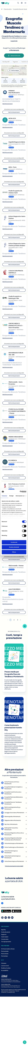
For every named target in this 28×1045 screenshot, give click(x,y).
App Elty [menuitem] (3, 929)
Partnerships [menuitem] (4, 956)
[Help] (25, 1042)
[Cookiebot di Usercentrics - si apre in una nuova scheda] (20, 492)
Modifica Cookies (5, 968)
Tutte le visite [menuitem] (4, 939)
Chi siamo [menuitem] (3, 963)
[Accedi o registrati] (22, 3)
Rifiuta (14, 552)
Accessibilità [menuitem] (4, 970)
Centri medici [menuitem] (4, 936)
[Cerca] (18, 3)
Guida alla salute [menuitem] (5, 932)
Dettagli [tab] (11, 495)
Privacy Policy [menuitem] (12, 991)
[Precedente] (7, 619)
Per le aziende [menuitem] (4, 951)
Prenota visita (7, 9)
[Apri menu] (25, 3)
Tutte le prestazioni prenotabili (14, 866)
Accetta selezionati (14, 547)
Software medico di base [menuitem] (7, 948)
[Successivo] (20, 619)
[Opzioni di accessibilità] (2, 903)
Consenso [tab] (4, 495)
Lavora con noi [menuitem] (5, 965)
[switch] (24, 526)
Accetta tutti (14, 542)
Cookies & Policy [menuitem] (11, 992)
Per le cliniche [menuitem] (4, 953)
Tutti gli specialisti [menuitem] (6, 941)
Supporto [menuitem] (3, 934)
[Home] (1, 9)
